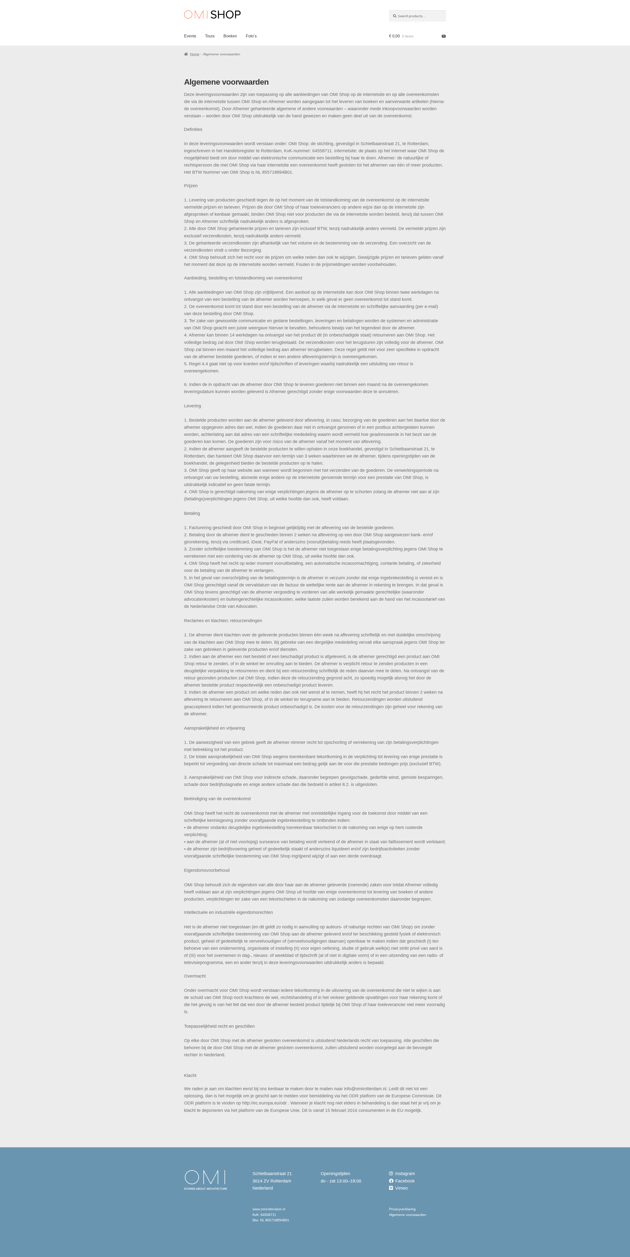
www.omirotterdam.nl (268, 1209)
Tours (210, 36)
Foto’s (251, 36)
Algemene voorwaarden (407, 1215)
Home (194, 54)
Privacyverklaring (402, 1209)
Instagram (405, 1173)
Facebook (405, 1181)
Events (190, 36)
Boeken (230, 36)
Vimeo (401, 1188)
